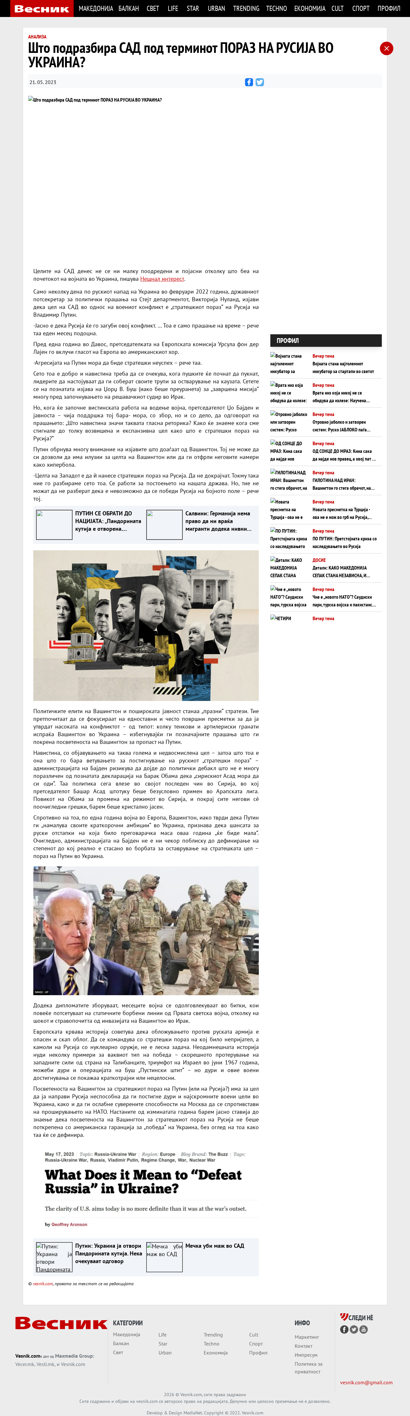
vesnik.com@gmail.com (366, 1382)
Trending (245, 8)
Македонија (95, 8)
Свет (153, 8)
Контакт (303, 1346)
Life (173, 8)
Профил (389, 8)
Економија (309, 8)
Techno (276, 8)
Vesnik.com (27, 1356)
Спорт (361, 8)
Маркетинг (307, 1337)
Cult (338, 8)
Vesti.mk (45, 1364)
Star (193, 8)
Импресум (306, 1355)
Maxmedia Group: (74, 1356)
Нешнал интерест (162, 278)
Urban (216, 8)
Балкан (129, 8)
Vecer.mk (24, 1364)
